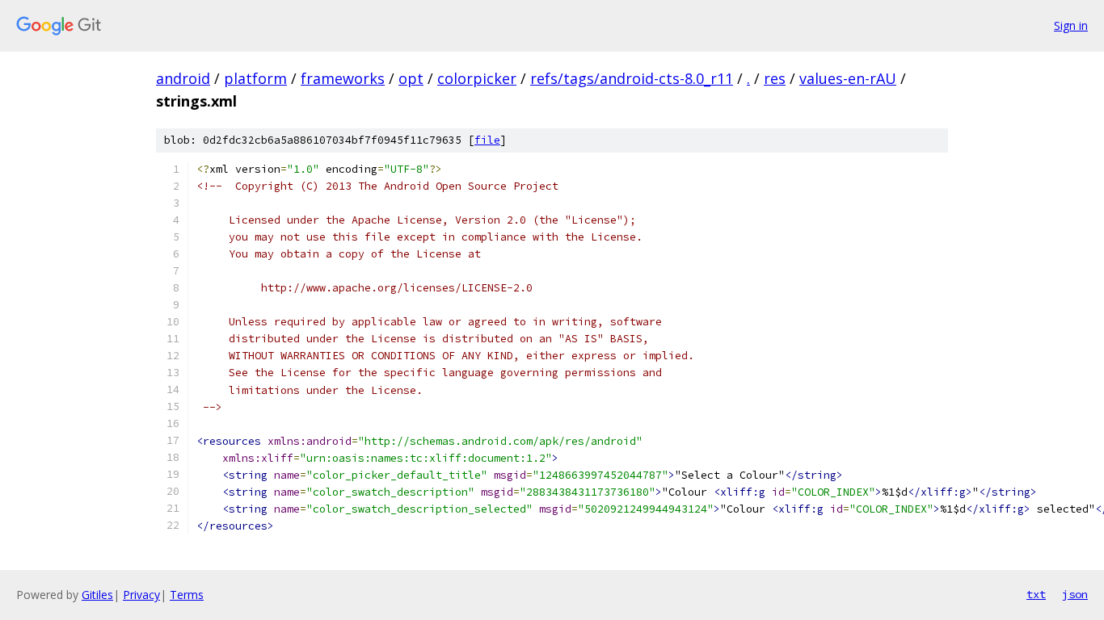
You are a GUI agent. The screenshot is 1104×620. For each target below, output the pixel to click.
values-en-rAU (847, 78)
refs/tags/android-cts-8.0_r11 (631, 78)
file (487, 140)
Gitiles (97, 594)
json (1075, 594)
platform (255, 78)
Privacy (141, 594)
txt (1036, 594)
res (775, 78)
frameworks (343, 78)
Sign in (1071, 25)
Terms (187, 594)
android (183, 78)
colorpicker (476, 78)
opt (410, 78)
